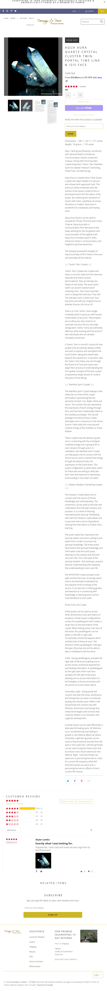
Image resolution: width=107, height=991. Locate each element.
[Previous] (6, 66)
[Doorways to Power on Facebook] (3, 11)
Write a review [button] (67, 801)
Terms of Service (36, 961)
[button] (14, 18)
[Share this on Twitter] (68, 781)
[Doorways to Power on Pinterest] (11, 11)
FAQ (31, 956)
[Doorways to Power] (50, 22)
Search (32, 942)
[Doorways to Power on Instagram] (7, 11)
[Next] (60, 66)
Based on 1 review (14, 803)
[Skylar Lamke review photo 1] (43, 860)
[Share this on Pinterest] (82, 781)
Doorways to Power (19, 982)
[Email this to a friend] (88, 781)
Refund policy (34, 966)
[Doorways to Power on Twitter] (15, 11)
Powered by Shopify (45, 985)
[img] (11, 839)
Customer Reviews (36, 937)
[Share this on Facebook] (75, 781)
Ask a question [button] (84, 801)
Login (90, 11)
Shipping (32, 946)
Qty (66, 89)
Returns (32, 951)
